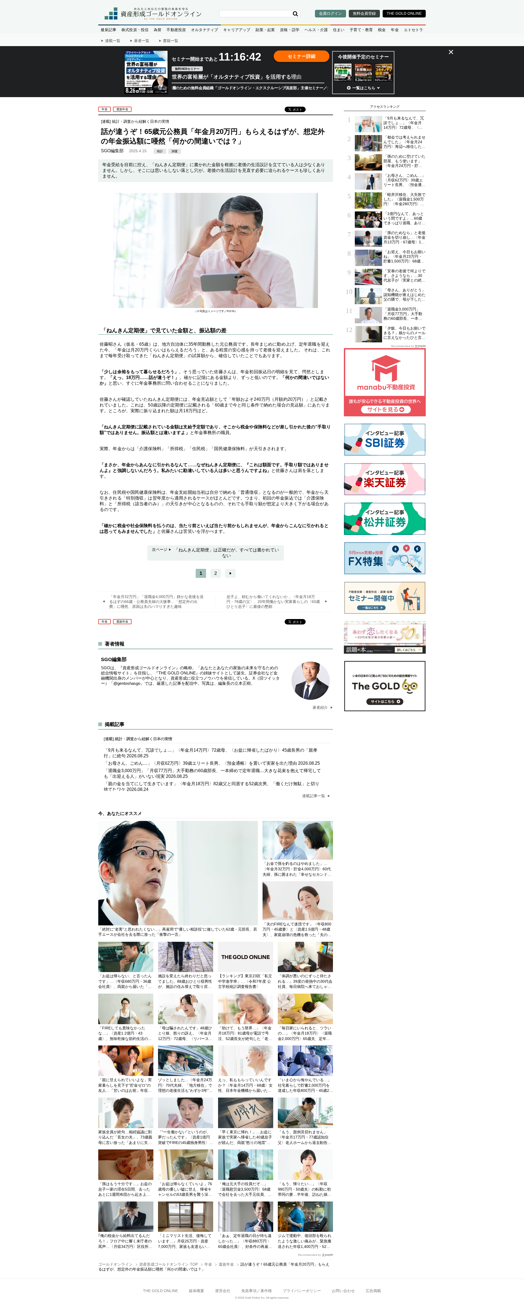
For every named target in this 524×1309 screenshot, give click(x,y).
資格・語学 (289, 30)
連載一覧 (112, 40)
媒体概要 (196, 1291)
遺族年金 (122, 109)
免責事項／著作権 (256, 1291)
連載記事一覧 (314, 796)
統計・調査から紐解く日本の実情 (140, 121)
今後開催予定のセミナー (363, 57)
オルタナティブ (204, 30)
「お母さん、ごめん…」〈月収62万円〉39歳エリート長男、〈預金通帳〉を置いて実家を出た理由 (212, 763)
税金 (382, 30)
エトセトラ (413, 30)
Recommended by (309, 1254)
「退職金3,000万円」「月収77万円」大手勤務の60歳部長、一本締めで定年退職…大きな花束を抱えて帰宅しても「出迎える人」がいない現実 (212, 773)
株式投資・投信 (134, 30)
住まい (339, 30)
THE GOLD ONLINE (160, 1291)
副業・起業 (265, 30)
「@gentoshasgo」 (126, 683)
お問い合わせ (343, 1291)
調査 (175, 151)
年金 (394, 30)
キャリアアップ (236, 30)
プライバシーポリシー (302, 1291)
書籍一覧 (170, 40)
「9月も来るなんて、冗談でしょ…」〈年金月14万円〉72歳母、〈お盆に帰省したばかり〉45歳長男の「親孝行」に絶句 (210, 753)
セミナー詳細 (301, 56)
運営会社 (222, 1291)
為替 (157, 30)
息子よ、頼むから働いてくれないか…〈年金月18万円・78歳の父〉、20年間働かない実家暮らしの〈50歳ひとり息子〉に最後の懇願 (273, 601)
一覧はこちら (363, 88)
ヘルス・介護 (316, 30)
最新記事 (108, 30)
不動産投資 (176, 30)
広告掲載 (373, 1291)
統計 (160, 151)
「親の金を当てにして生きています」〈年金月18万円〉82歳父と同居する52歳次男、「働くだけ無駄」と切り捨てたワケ (211, 786)
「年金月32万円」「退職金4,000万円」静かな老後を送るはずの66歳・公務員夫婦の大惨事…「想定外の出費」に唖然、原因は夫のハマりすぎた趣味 (156, 601)
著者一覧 (141, 40)
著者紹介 (320, 707)
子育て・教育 (361, 30)
